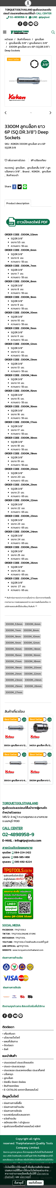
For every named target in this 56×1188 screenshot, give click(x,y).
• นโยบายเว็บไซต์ (11, 1037)
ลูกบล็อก (20, 168)
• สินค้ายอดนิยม (10, 1086)
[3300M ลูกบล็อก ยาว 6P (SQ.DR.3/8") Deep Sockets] (28, 81)
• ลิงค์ (5, 1049)
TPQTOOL (20, 937)
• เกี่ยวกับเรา (8, 1033)
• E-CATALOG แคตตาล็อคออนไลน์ (20, 1089)
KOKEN (36, 171)
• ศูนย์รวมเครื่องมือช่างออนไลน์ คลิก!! (21, 1126)
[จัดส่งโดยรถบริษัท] (22, 996)
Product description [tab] (17, 203)
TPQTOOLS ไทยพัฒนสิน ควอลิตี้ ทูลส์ (31, 942)
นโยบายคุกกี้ (25, 1176)
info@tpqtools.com (28, 840)
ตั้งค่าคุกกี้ (18, 1182)
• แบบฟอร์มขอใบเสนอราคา (16, 1114)
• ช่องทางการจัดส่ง (12, 1111)
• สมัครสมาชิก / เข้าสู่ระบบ (16, 1122)
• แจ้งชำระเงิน (9, 1118)
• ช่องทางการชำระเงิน (13, 1107)
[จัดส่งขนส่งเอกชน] (30, 996)
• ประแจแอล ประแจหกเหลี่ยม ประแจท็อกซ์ (23, 1070)
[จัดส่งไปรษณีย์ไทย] (14, 996)
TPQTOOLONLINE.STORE (23, 933)
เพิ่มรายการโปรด (16, 160)
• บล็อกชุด (7, 1074)
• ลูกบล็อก (7, 1078)
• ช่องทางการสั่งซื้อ (12, 1103)
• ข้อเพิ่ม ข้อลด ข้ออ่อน (14, 1082)
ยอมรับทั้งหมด (35, 1182)
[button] (52, 32)
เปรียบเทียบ (39, 160)
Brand (26, 171)
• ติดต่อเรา (8, 1045)
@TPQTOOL (23, 946)
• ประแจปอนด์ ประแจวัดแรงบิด (18, 1062)
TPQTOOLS (20, 929)
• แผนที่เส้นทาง (10, 1041)
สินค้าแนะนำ (12, 175)
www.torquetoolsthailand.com (28, 950)
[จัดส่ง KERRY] (6, 996)
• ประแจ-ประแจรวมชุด (13, 1066)
